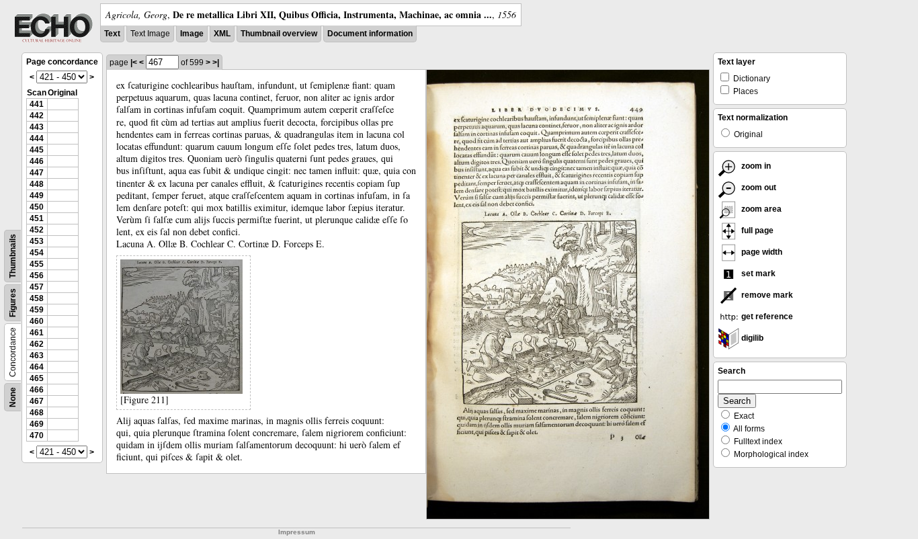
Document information (370, 33)
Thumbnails (12, 256)
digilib (751, 338)
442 (37, 115)
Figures (12, 302)
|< (133, 62)
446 (37, 161)
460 (37, 321)
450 (37, 207)
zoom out (757, 187)
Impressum (296, 532)
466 (37, 390)
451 (37, 218)
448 (37, 184)
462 (37, 344)
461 (37, 332)
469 (37, 424)
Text (112, 33)
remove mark (766, 295)
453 (37, 241)
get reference (766, 316)
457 (37, 287)
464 (37, 367)
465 (37, 378)
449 (37, 195)
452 (37, 230)
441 (37, 104)
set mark (757, 273)
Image (192, 33)
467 (37, 401)
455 (37, 264)
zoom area (760, 209)
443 (37, 127)
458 (37, 298)
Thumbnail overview (279, 33)
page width (760, 252)
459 (37, 310)
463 (37, 355)
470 (37, 435)
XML (222, 33)
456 (37, 275)
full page (756, 230)
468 (37, 412)
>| (215, 62)
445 (37, 150)
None (12, 397)
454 (37, 252)
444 (37, 138)
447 (37, 172)
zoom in (755, 166)
